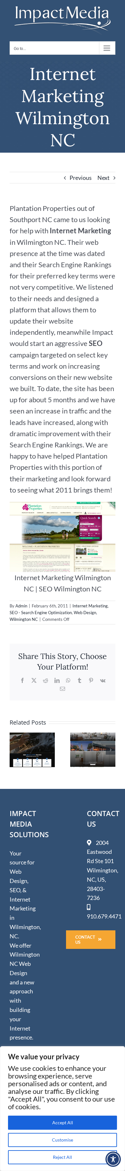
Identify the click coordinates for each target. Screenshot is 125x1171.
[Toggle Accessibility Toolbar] (113, 1159)
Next (103, 177)
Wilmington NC (24, 619)
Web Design (85, 612)
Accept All (62, 1122)
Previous (81, 177)
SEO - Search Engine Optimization (41, 612)
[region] (62, 1108)
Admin (21, 605)
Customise (62, 1140)
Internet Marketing (90, 605)
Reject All (62, 1157)
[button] (14, 750)
